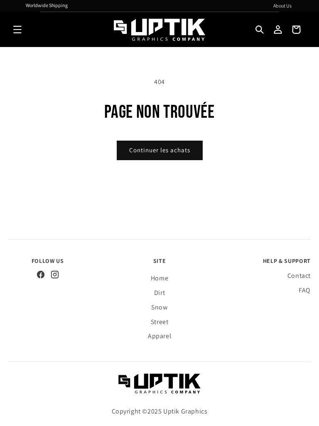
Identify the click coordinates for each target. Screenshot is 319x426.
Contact (299, 275)
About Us (282, 5)
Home (159, 278)
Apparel (159, 336)
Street (160, 321)
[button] (17, 29)
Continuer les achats (159, 150)
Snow (159, 307)
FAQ (305, 290)
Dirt (159, 292)
